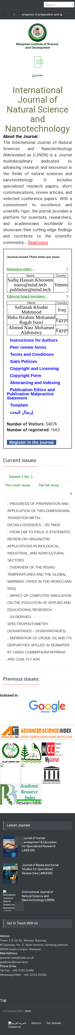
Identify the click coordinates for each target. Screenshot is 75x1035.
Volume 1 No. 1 (20, 477)
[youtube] (26, 5)
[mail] (19, 5)
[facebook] (4, 5)
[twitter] (11, 5)
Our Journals (53, 1023)
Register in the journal (31, 442)
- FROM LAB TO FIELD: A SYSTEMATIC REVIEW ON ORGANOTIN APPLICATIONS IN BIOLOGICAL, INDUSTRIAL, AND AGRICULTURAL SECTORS (39, 546)
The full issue (47, 485)
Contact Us (14, 1026)
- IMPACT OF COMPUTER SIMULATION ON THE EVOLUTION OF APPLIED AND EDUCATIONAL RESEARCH (39, 603)
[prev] (19, 841)
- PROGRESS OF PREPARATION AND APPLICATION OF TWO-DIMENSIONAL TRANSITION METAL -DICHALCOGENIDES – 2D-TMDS (38, 514)
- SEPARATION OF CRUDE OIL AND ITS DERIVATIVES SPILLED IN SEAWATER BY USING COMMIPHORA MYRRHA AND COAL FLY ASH (39, 648)
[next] (19, 906)
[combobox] (59, 4)
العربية (22, 1023)
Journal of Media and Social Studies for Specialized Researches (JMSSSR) (40, 869)
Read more (38, 242)
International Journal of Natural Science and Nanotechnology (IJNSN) (38, 896)
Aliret (28, 1011)
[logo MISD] (37, 49)
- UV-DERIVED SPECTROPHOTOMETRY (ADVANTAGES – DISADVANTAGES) (36, 624)
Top (3, 1000)
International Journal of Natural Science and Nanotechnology (37, 109)
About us (36, 1023)
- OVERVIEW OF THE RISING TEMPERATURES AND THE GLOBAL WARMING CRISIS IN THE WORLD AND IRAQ (39, 578)
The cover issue (17, 485)
